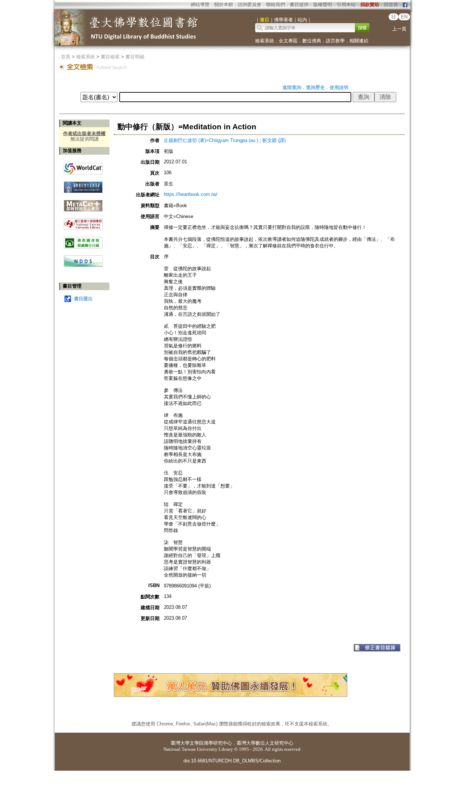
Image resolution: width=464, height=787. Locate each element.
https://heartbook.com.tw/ (191, 194)
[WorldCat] (83, 167)
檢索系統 (264, 40)
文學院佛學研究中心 (211, 743)
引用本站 (346, 4)
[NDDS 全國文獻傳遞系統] (83, 265)
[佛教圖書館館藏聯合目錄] (83, 239)
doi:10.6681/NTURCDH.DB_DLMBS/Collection (232, 760)
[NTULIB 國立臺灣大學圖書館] (83, 221)
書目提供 (299, 4)
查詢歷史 (315, 87)
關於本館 (223, 4)
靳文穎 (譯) (274, 140)
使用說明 (339, 87)
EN (404, 17)
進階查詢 (291, 87)
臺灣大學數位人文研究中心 (265, 743)
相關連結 (358, 40)
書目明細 (134, 56)
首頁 (65, 56)
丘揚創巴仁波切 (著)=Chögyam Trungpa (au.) (211, 140)
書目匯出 (83, 298)
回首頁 (391, 4)
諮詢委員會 (249, 4)
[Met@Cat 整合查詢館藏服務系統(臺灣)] (83, 203)
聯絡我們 (275, 4)
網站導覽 (200, 4)
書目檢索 (110, 56)
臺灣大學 (180, 743)
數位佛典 (311, 40)
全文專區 (288, 40)
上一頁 (399, 29)
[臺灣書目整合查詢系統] (83, 184)
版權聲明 (322, 4)
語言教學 (335, 40)
